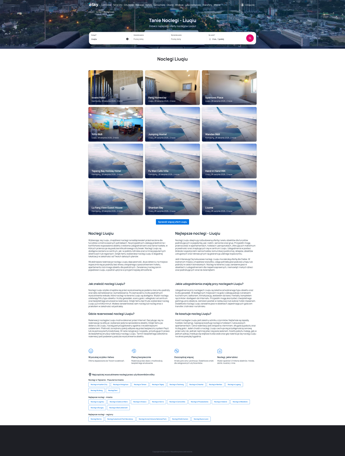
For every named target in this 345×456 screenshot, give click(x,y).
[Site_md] (156, 433)
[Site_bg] (124, 433)
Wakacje (139, 4)
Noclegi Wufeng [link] (97, 390)
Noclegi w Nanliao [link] (215, 384)
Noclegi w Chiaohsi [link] (196, 384)
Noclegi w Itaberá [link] (220, 402)
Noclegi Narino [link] (96, 419)
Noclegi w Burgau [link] (97, 408)
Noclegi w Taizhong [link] (177, 384)
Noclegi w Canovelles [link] (177, 402)
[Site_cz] (148, 433)
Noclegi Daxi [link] (113, 390)
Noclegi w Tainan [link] (140, 384)
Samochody (159, 4)
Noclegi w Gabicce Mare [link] (119, 402)
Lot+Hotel (106, 4)
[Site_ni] (213, 433)
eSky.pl (91, 12)
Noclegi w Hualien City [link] (99, 384)
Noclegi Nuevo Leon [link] (201, 419)
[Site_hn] (229, 433)
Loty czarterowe (193, 4)
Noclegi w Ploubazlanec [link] (199, 402)
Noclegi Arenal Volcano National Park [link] (152, 419)
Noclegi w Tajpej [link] (158, 384)
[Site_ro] (116, 433)
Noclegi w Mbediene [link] (240, 402)
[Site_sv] (205, 433)
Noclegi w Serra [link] (158, 402)
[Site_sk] (164, 433)
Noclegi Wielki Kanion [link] (180, 419)
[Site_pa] (197, 433)
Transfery (207, 4)
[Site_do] (189, 433)
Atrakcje (179, 4)
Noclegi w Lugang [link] (234, 384)
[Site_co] (181, 433)
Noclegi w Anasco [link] (139, 402)
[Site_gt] (221, 433)
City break (129, 4)
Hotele (148, 4)
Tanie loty (117, 4)
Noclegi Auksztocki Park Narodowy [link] (120, 419)
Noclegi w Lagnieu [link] (97, 402)
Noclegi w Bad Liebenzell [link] (118, 408)
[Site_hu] (172, 433)
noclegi (98, 12)
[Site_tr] (140, 433)
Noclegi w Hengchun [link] (120, 384)
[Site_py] (237, 433)
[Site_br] (108, 433)
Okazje (170, 4)
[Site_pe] (132, 433)
